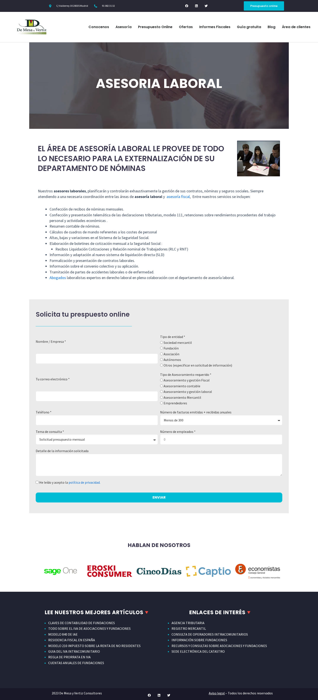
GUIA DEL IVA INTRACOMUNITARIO (74, 651)
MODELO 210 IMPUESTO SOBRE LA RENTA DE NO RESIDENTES (94, 646)
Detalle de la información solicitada (62, 451)
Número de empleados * (178, 431)
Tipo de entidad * (172, 337)
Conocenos (98, 26)
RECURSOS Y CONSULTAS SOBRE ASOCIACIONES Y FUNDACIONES (219, 646)
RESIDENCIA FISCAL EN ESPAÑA (71, 640)
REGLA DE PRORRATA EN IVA (69, 657)
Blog (271, 26)
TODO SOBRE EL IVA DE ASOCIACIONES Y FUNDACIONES (89, 628)
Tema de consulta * (50, 431)
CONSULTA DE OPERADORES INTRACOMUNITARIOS (210, 634)
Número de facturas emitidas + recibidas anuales (195, 412)
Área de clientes (296, 26)
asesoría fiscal (178, 196)
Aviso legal (217, 693)
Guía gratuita (249, 26)
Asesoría (124, 26)
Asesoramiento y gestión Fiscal (187, 380)
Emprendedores (175, 403)
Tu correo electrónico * (53, 379)
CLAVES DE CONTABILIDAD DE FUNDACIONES (81, 623)
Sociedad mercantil (178, 342)
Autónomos (172, 359)
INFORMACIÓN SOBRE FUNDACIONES (199, 640)
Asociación (171, 354)
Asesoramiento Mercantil (182, 397)
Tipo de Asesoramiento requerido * (185, 374)
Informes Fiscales (214, 26)
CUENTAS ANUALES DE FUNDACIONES (76, 663)
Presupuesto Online (155, 26)
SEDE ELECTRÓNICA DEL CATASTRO (198, 651)
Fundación (171, 348)
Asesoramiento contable (182, 386)
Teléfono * (43, 412)
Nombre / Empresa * (51, 341)
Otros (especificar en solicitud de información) (198, 365)
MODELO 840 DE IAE (63, 634)
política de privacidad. (84, 482)
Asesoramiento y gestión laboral (188, 391)
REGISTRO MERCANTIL (189, 628)
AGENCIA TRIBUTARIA (188, 623)
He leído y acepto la (69, 482)
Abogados (58, 277)
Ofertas (186, 26)
